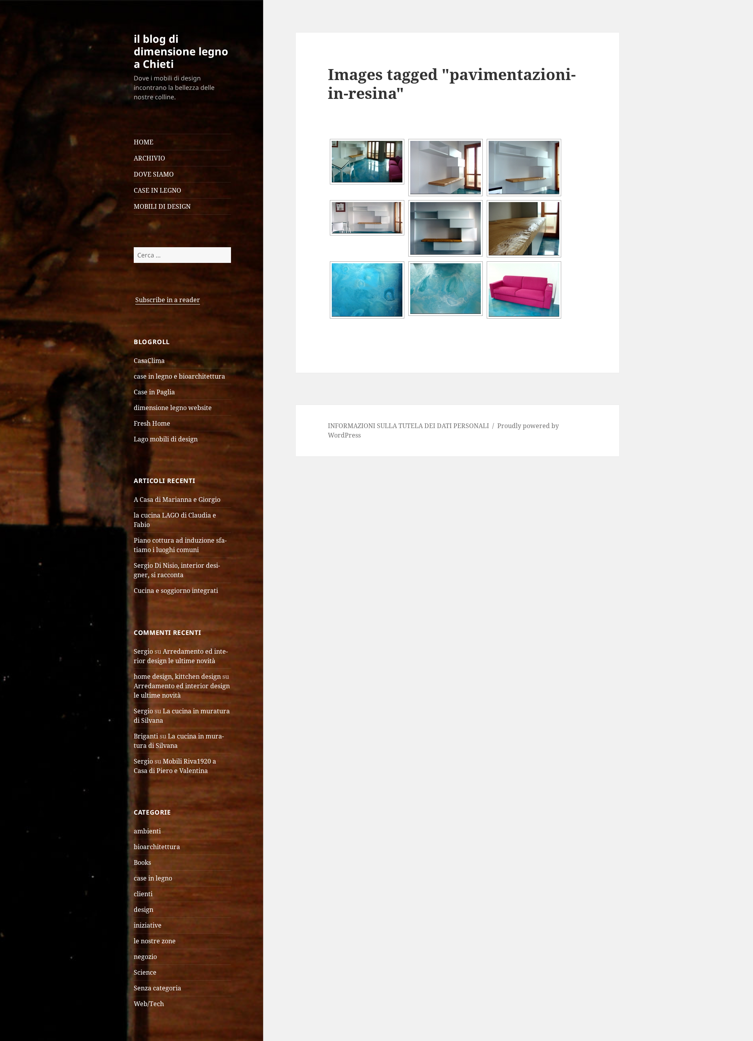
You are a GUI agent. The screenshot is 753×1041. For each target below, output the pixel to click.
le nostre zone (155, 941)
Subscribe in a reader (167, 299)
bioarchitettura (157, 846)
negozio (145, 956)
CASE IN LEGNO (157, 190)
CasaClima (149, 360)
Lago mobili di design (166, 439)
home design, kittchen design (177, 676)
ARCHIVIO (149, 158)
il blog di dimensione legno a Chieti (181, 51)
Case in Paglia (154, 392)
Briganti (146, 736)
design (143, 909)
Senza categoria (157, 988)
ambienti (147, 831)
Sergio (143, 651)
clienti (143, 894)
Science (145, 972)
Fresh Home (152, 423)
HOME (143, 142)
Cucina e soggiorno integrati (176, 590)
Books (142, 862)
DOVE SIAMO (154, 174)
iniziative (148, 925)
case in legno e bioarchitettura (179, 376)
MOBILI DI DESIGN (162, 206)
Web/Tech (149, 1003)
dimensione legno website (173, 407)
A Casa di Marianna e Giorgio (177, 499)
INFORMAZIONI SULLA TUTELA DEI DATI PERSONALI (408, 425)
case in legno (153, 878)
